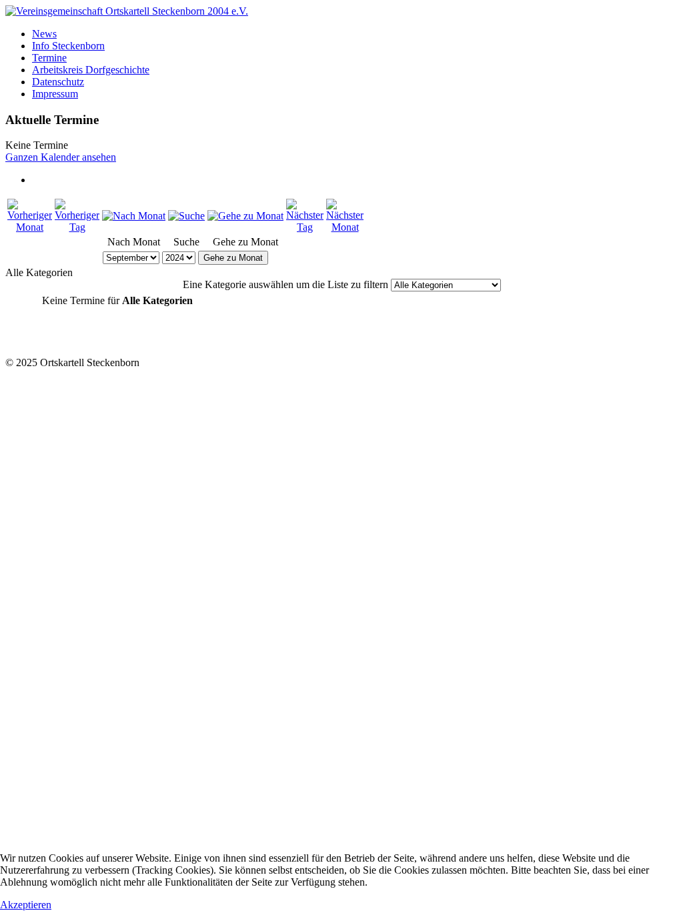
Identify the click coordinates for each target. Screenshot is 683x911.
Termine (49, 57)
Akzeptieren (25, 904)
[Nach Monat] (133, 215)
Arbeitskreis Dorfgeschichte (90, 69)
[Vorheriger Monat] (29, 227)
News (44, 33)
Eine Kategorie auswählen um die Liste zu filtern (285, 284)
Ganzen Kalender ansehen (60, 157)
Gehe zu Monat (233, 258)
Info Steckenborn (68, 45)
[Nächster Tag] (304, 227)
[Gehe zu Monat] (245, 215)
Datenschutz (58, 81)
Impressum (55, 93)
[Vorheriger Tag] (77, 227)
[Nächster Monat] (345, 227)
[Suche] (186, 215)
